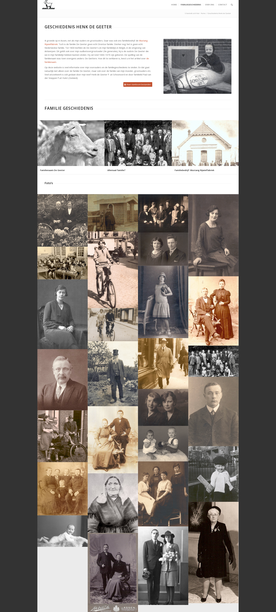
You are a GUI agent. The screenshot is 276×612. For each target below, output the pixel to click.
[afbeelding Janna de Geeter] (113, 269)
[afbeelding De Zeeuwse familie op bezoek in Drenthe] (213, 361)
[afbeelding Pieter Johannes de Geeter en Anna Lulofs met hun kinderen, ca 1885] (62, 488)
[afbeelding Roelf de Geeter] (163, 363)
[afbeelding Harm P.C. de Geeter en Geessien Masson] (62, 220)
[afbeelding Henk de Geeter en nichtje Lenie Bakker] (163, 443)
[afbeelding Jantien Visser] (213, 552)
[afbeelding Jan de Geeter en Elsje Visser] (113, 572)
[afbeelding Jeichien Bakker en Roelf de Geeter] (163, 249)
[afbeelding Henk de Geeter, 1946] (62, 531)
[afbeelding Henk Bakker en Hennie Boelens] (163, 565)
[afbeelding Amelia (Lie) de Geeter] (62, 314)
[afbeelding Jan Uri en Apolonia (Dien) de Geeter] (113, 439)
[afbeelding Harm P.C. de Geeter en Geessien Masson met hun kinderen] (163, 213)
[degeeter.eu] (48, 4)
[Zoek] (232, 4)
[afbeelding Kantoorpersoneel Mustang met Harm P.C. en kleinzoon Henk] (62, 436)
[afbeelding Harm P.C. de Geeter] (62, 379)
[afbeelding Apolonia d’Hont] (113, 503)
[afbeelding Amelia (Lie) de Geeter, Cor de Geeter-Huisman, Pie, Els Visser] (163, 493)
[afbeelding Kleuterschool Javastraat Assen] (62, 263)
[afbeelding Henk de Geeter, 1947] (213, 474)
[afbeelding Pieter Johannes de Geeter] (113, 373)
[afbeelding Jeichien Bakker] (213, 235)
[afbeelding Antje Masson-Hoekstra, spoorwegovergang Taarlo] (113, 212)
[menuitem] (174, 4)
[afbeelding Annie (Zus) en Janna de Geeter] (163, 407)
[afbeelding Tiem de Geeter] (213, 411)
